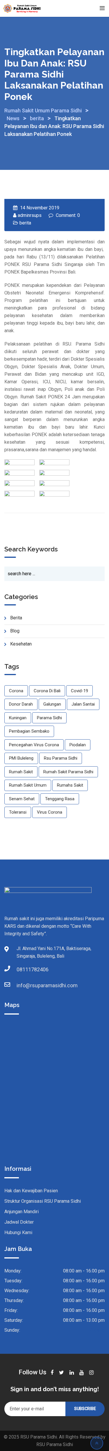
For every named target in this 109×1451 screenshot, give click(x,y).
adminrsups (30, 215)
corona (16, 690)
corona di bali (47, 690)
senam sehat (22, 798)
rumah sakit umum (28, 785)
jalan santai (83, 704)
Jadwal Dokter (19, 1222)
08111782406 (22, 969)
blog (14, 631)
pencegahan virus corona (34, 744)
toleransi (17, 812)
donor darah (21, 704)
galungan (52, 704)
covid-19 (79, 690)
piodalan (77, 744)
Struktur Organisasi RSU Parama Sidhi (42, 1201)
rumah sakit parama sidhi (68, 771)
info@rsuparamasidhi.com (22, 985)
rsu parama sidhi (60, 758)
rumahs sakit (70, 785)
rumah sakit (21, 771)
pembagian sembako (29, 731)
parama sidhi (49, 717)
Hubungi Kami (18, 1232)
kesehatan (21, 644)
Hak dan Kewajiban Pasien (31, 1190)
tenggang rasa (59, 798)
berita (25, 223)
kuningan (17, 717)
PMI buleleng (21, 758)
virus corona (49, 812)
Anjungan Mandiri (21, 1211)
